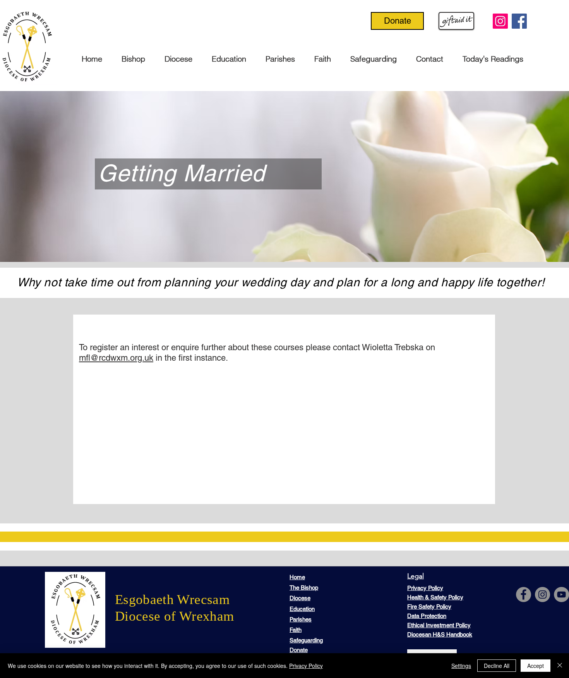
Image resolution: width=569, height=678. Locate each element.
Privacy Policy (306, 665)
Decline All (496, 665)
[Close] (559, 665)
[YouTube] (561, 594)
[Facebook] (519, 21)
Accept (535, 665)
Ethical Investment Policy (439, 625)
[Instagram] (500, 21)
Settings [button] (461, 665)
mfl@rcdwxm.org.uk (116, 358)
